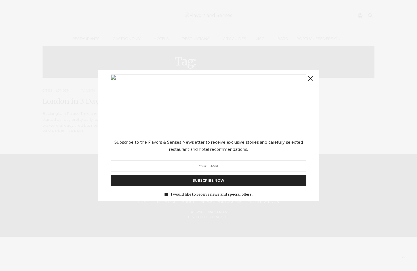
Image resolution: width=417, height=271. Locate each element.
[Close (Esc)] (310, 78)
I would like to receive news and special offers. (211, 194)
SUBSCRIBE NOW (208, 180)
